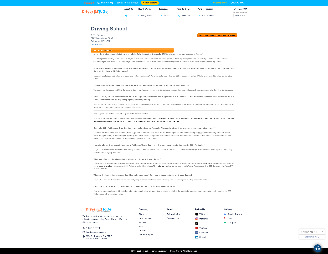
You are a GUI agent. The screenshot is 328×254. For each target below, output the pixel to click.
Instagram (203, 219)
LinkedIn (203, 237)
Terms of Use (173, 218)
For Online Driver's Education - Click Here (217, 35)
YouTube (203, 228)
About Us (128, 9)
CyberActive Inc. (176, 251)
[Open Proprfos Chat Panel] (317, 248)
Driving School (146, 15)
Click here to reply (312, 237)
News (166, 15)
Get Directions (96, 44)
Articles (142, 222)
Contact (142, 230)
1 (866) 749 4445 (237, 3)
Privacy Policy (173, 214)
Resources (163, 9)
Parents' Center (184, 9)
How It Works (144, 9)
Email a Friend (208, 15)
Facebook (203, 232)
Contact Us (185, 15)
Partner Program (205, 9)
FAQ (130, 15)
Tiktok (202, 214)
